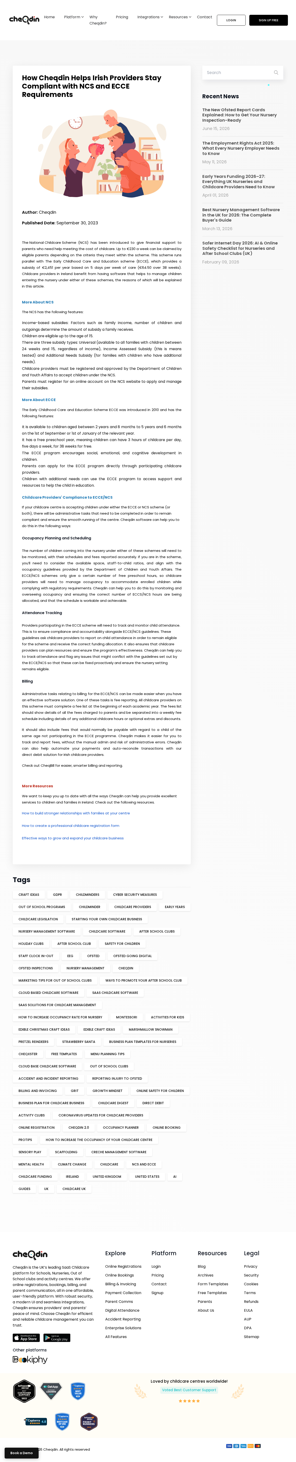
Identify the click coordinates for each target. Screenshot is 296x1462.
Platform (72, 17)
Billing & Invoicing (120, 1284)
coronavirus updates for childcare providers (101, 1115)
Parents (205, 1301)
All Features (116, 1336)
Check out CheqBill (38, 765)
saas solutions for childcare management (57, 1005)
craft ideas (28, 894)
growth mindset (107, 1090)
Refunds (251, 1301)
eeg (70, 956)
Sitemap (251, 1336)
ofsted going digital (132, 956)
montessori (126, 1017)
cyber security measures (135, 894)
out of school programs (41, 907)
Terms (250, 1292)
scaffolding (66, 1152)
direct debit (153, 1103)
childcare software (107, 931)
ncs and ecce (144, 1164)
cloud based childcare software (48, 992)
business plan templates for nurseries (142, 1041)
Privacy (250, 1266)
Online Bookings (119, 1275)
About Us (206, 1310)
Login (231, 20)
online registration (36, 1127)
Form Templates (213, 1284)
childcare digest (113, 1103)
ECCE (113, 409)
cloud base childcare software (47, 1066)
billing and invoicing (37, 1090)
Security (251, 1275)
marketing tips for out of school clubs (55, 980)
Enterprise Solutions (123, 1328)
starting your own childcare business (107, 919)
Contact (204, 17)
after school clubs (157, 931)
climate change (72, 1164)
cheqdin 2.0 (78, 1127)
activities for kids (167, 1017)
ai (174, 1176)
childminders (87, 894)
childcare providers (132, 907)
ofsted (93, 956)
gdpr (57, 894)
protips (25, 1139)
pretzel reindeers (33, 1041)
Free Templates (212, 1292)
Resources (178, 17)
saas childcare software (115, 992)
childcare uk (74, 1189)
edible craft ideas (99, 1029)
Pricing (122, 17)
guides (24, 1189)
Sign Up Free (268, 20)
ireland (72, 1176)
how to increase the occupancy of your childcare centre (99, 1139)
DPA (248, 1328)
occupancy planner (121, 1127)
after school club (74, 943)
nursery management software (46, 931)
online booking (167, 1127)
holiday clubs (30, 943)
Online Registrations (123, 1266)
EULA (248, 1310)
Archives (205, 1275)
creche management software (118, 1152)
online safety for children (160, 1090)
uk (46, 1189)
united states (147, 1176)
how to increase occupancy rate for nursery (60, 1017)
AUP (247, 1319)
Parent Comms (119, 1301)
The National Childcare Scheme (49, 242)
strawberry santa (78, 1041)
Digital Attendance (122, 1310)
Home (49, 17)
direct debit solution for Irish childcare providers (63, 754)
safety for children (122, 943)
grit (75, 1090)
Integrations (148, 17)
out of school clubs (109, 1066)
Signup (157, 1292)
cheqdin (125, 968)
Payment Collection (123, 1292)
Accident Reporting (123, 1319)
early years (175, 907)
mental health (31, 1164)
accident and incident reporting (48, 1078)
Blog (202, 1266)
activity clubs (31, 1115)
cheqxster (27, 1054)
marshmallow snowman (151, 1029)
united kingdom (107, 1176)
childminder (89, 907)
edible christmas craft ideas (44, 1029)
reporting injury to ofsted (117, 1078)
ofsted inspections (35, 968)
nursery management (86, 968)
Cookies (251, 1284)
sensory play (29, 1152)
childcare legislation (38, 919)
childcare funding (35, 1176)
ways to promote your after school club (143, 980)
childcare (109, 1164)
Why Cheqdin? (98, 20)
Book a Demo (21, 1453)
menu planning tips (107, 1054)
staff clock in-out (35, 956)
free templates (64, 1054)
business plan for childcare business (51, 1103)
